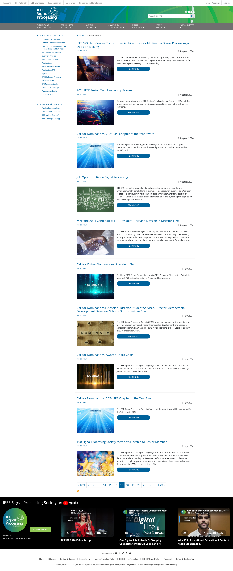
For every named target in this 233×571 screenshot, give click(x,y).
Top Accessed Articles (50, 91)
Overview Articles (49, 56)
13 (98, 485)
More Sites (70, 3)
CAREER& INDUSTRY (137, 26)
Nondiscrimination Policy (104, 559)
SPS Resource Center (50, 84)
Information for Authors (51, 52)
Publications (47, 63)
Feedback (167, 559)
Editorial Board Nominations (53, 43)
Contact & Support (67, 559)
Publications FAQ (48, 70)
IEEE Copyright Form (50, 118)
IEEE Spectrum (55, 3)
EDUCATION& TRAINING (90, 26)
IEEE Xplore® (21, 3)
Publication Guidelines (51, 66)
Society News (82, 51)
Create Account (212, 3)
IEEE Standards (37, 3)
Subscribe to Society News (78, 491)
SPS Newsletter (48, 80)
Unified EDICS (47, 94)
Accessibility (84, 559)
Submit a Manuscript (50, 87)
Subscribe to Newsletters (90, 3)
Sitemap (52, 559)
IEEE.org (7, 3)
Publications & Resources (51, 35)
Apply (192, 16)
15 (110, 485)
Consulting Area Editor (51, 39)
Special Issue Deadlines (51, 111)
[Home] (48, 9)
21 (144, 485)
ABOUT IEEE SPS (159, 26)
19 (133, 485)
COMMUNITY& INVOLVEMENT (115, 26)
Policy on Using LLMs (50, 59)
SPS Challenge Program (51, 77)
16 (116, 485)
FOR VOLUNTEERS (187, 25)
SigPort (44, 73)
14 (104, 485)
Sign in (227, 3)
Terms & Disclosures (185, 559)
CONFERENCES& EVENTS (67, 26)
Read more (133, 69)
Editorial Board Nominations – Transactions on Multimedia (54, 47)
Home (80, 35)
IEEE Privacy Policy (151, 559)
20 (138, 485)
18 (127, 485)
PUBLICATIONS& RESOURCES (43, 26)
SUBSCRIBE (39, 529)
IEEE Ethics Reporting (128, 559)
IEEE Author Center (49, 115)
